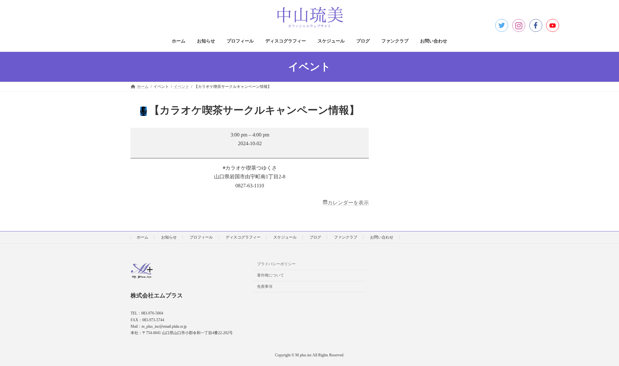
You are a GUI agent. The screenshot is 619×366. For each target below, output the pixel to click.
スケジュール (285, 237)
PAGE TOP (599, 349)
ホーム (142, 237)
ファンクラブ (345, 237)
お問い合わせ (381, 237)
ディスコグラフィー (243, 237)
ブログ (315, 237)
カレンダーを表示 (348, 202)
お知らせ (169, 237)
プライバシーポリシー (276, 264)
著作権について (270, 275)
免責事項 (264, 286)
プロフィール (201, 237)
